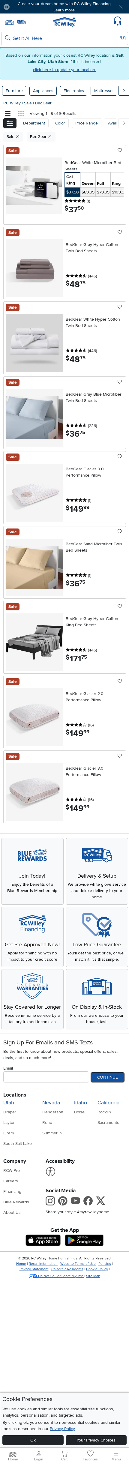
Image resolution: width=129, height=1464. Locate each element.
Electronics (74, 90)
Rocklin (104, 1112)
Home (21, 1264)
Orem (8, 1133)
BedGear (43, 103)
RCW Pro (11, 1170)
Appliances (43, 90)
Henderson (52, 1112)
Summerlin (52, 1133)
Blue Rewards (16, 1202)
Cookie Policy (97, 1269)
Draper (9, 1112)
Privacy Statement (34, 1269)
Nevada (51, 1103)
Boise (79, 1112)
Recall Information (43, 1264)
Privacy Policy (62, 1428)
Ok (33, 1440)
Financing (12, 1191)
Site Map (93, 1276)
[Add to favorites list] (119, 150)
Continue (107, 1077)
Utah (8, 1103)
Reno (47, 1122)
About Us (12, 1212)
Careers (10, 1181)
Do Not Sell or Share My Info (60, 1276)
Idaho (80, 1103)
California (108, 1103)
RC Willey (12, 103)
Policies (104, 1264)
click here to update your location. (64, 69)
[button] (24, 7)
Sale (28, 103)
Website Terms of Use (78, 1264)
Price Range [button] (86, 123)
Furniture (14, 90)
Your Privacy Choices (96, 1440)
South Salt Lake (17, 1143)
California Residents (67, 1269)
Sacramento (108, 1122)
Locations (14, 1095)
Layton (9, 1122)
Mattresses (104, 90)
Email (8, 1068)
